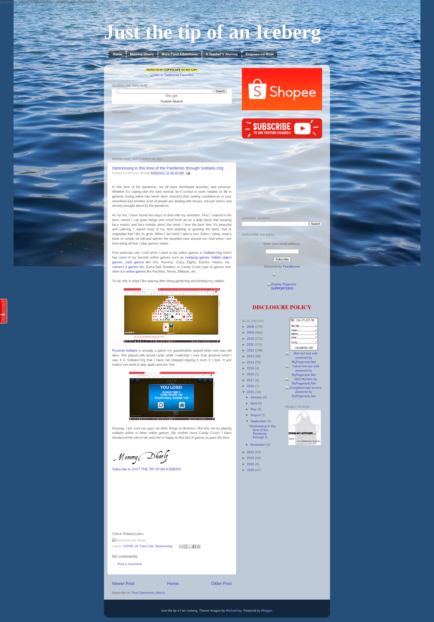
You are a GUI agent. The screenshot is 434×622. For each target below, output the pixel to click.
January (256, 397)
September (258, 421)
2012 (251, 350)
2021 (251, 392)
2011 (251, 344)
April (254, 403)
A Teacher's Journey (222, 54)
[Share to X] (190, 546)
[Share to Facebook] (194, 546)
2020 (251, 386)
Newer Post (123, 583)
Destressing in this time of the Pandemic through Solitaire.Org (167, 168)
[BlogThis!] (185, 546)
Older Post (221, 583)
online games (136, 271)
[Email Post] (187, 173)
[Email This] (181, 546)
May (253, 409)
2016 (251, 374)
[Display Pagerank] (282, 284)
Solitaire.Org (212, 252)
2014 (251, 362)
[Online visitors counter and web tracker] (304, 349)
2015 (251, 368)
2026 (251, 470)
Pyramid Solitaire (124, 350)
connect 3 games (125, 267)
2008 (251, 326)
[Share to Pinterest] (198, 546)
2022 (251, 452)
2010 (251, 338)
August (255, 415)
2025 (251, 464)
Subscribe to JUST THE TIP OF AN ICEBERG (146, 469)
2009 (251, 332)
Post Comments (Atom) (148, 592)
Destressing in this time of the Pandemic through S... (263, 431)
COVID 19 (130, 546)
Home (117, 54)
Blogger (266, 610)
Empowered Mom (260, 54)
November (258, 444)
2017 (251, 380)
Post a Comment (130, 564)
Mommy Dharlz (142, 54)
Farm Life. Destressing (156, 546)
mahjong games (197, 257)
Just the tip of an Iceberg (212, 32)
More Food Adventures (180, 54)
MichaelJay (234, 610)
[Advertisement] (183, 503)
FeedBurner (291, 266)
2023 (251, 458)
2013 (251, 356)
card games (134, 262)
